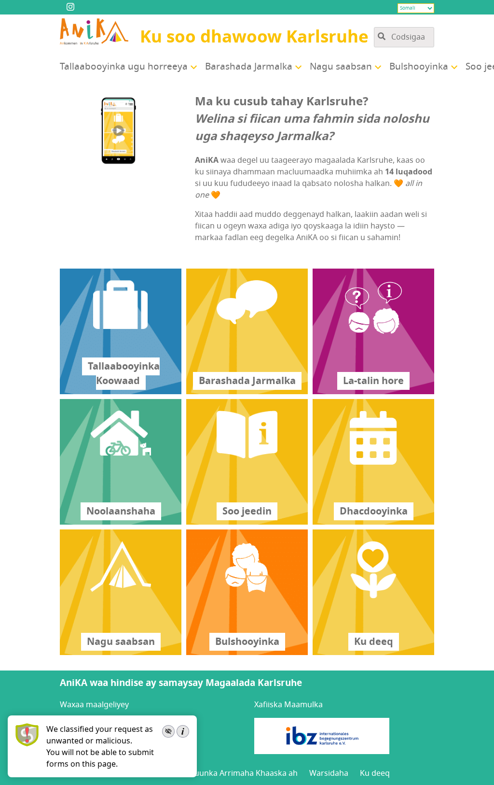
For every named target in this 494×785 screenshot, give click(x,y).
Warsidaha (328, 773)
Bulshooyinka (418, 66)
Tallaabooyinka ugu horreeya (124, 66)
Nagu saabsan (341, 66)
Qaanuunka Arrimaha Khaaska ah (236, 773)
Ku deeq (375, 773)
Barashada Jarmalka (248, 66)
